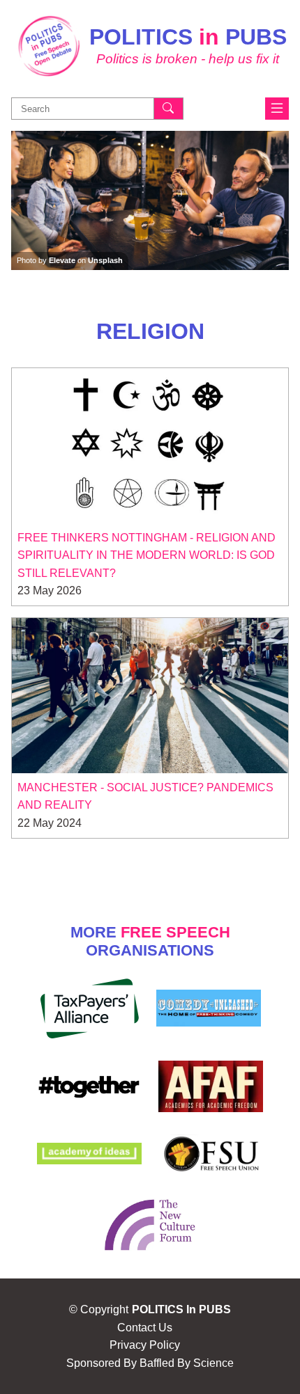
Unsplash (105, 260)
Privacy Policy (145, 1345)
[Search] (168, 108)
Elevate (62, 260)
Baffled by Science (187, 1363)
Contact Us (144, 1327)
